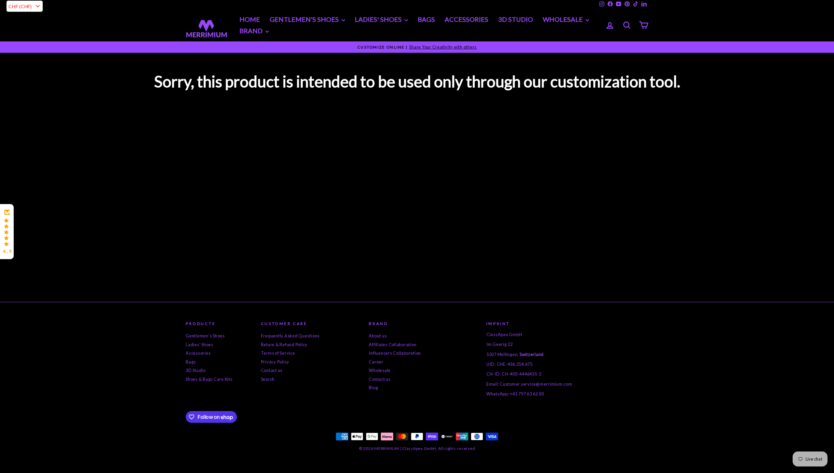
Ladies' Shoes (199, 344)
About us (378, 335)
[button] (7, 231)
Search (268, 379)
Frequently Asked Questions (290, 335)
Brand (251, 31)
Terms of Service (278, 353)
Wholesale (563, 19)
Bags (426, 19)
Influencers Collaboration (395, 353)
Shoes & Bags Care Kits (209, 379)
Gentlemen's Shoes (305, 19)
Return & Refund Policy (284, 344)
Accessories (466, 19)
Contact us (272, 370)
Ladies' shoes (379, 19)
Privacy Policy (275, 361)
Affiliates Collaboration (392, 344)
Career (376, 361)
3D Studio (515, 19)
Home (249, 19)
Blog (373, 387)
